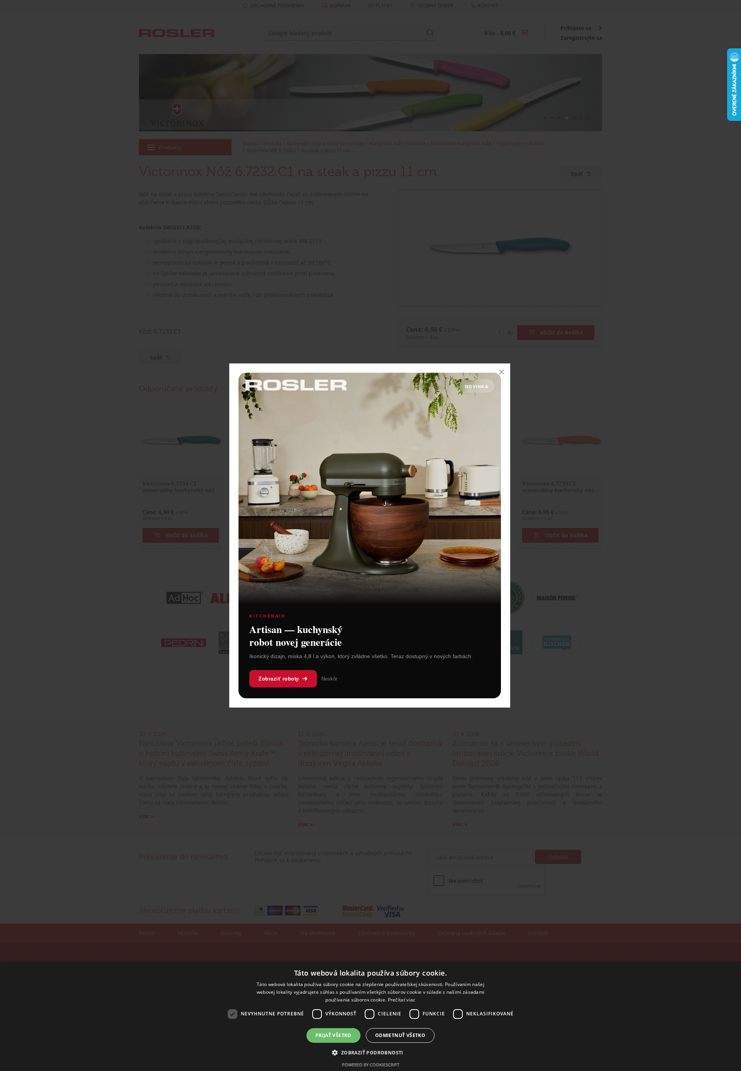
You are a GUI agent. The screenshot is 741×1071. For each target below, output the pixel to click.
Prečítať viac (402, 999)
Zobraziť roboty (279, 679)
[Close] (501, 371)
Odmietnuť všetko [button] (400, 1035)
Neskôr (329, 679)
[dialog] (370, 1016)
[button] (370, 1052)
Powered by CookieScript (370, 1065)
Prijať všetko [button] (333, 1035)
